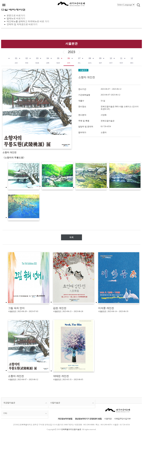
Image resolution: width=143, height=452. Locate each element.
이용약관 (108, 419)
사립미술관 (55, 403)
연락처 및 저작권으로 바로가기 (22, 24)
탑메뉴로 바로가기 (16, 18)
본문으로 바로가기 (16, 15)
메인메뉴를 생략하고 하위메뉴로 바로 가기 (28, 21)
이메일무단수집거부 (122, 419)
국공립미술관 (9, 403)
